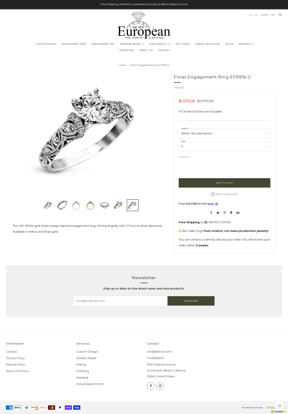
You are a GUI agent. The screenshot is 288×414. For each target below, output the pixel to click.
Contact (11, 351)
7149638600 (155, 358)
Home (122, 65)
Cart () (268, 15)
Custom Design (87, 351)
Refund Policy (15, 364)
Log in (253, 15)
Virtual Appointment (90, 384)
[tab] (48, 205)
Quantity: (184, 157)
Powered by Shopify (252, 407)
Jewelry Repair (86, 358)
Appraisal (82, 377)
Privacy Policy (15, 358)
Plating (81, 364)
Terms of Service (17, 371)
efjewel (179, 87)
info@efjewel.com (159, 351)
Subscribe (191, 301)
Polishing (82, 371)
